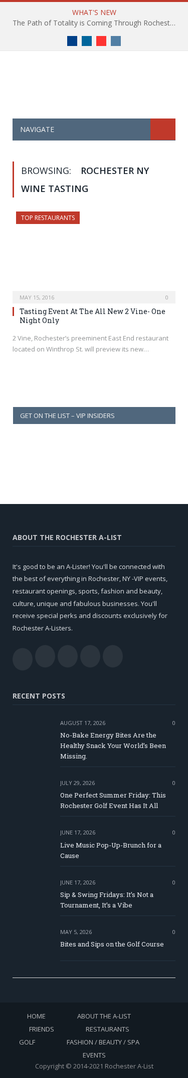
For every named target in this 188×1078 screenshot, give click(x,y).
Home (36, 1016)
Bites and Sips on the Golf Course (112, 944)
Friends (41, 1029)
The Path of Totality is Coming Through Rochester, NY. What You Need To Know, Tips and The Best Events (96, 23)
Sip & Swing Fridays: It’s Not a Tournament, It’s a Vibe (106, 900)
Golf (27, 1042)
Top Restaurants (48, 218)
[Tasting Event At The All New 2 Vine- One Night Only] (94, 254)
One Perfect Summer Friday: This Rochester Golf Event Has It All (113, 800)
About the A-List (104, 1016)
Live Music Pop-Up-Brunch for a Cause (110, 850)
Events (94, 1055)
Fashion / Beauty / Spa (103, 1042)
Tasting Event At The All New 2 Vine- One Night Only (92, 315)
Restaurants (107, 1029)
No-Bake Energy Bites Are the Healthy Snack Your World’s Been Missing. (113, 745)
